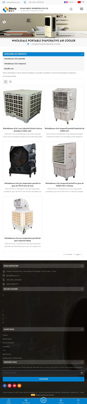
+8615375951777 (12, 284)
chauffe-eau (9, 69)
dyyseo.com (75, 392)
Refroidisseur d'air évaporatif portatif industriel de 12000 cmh (64, 129)
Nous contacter (8, 343)
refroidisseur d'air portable (14, 59)
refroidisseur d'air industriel (15, 64)
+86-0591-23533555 (36, 2)
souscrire (43, 379)
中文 (82, 2)
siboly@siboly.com (13, 2)
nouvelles (6, 346)
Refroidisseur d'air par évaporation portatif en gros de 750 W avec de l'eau (23, 184)
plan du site (7, 354)
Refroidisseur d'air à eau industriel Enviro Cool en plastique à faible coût (22, 129)
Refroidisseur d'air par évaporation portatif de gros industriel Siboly (23, 239)
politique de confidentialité (12, 358)
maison (5, 335)
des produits (7, 339)
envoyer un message (43, 400)
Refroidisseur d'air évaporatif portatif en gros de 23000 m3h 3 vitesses (64, 184)
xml (4, 350)
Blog (82, 392)
